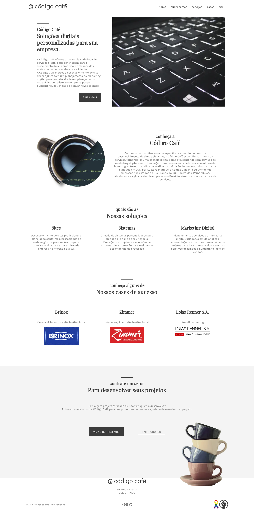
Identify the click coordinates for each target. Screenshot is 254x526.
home (162, 6)
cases (210, 6)
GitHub (130, 504)
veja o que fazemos (106, 431)
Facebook (127, 504)
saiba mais (90, 97)
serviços (197, 6)
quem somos (179, 6)
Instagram (123, 504)
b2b (221, 6)
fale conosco (151, 431)
